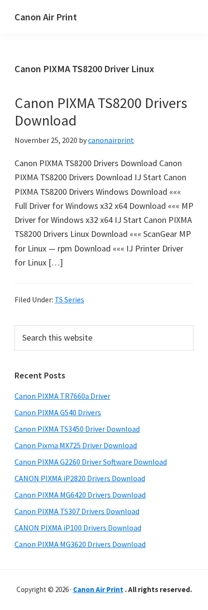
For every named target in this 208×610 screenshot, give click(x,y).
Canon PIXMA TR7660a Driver (62, 396)
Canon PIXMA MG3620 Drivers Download (80, 544)
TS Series (69, 299)
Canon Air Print (46, 17)
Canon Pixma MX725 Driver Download (76, 445)
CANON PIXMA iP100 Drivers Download (78, 527)
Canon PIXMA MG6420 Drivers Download (80, 495)
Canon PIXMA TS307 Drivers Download (77, 511)
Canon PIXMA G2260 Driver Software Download (91, 462)
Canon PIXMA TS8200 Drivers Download (101, 111)
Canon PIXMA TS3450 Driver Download (77, 429)
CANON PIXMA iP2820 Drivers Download (80, 478)
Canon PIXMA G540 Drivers (58, 412)
